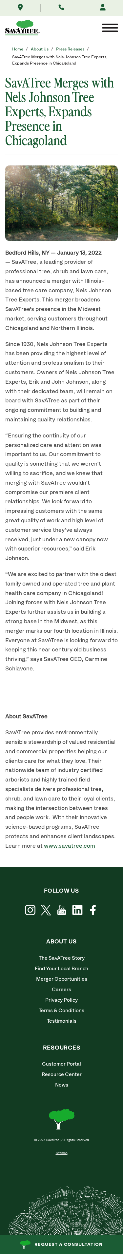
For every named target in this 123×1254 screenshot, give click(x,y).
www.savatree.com (69, 846)
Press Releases (70, 49)
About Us (40, 49)
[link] (46, 910)
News (61, 1085)
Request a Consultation (68, 1244)
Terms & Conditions (61, 1010)
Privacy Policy (61, 1000)
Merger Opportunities (61, 979)
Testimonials (61, 1021)
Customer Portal (61, 1064)
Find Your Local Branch (61, 968)
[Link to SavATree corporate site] (22, 29)
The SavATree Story (62, 958)
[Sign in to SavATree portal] (103, 8)
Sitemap (62, 1153)
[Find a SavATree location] (20, 8)
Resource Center (62, 1074)
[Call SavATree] (61, 8)
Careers (61, 989)
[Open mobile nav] (110, 28)
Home (17, 49)
